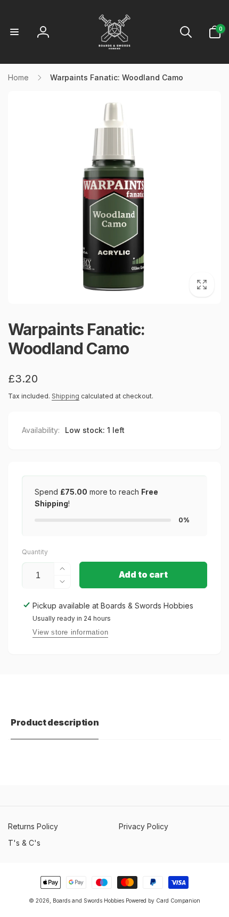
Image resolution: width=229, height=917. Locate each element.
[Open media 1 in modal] (114, 197)
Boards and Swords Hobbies (88, 900)
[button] (14, 32)
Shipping (65, 396)
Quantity (35, 551)
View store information (70, 632)
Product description (55, 722)
